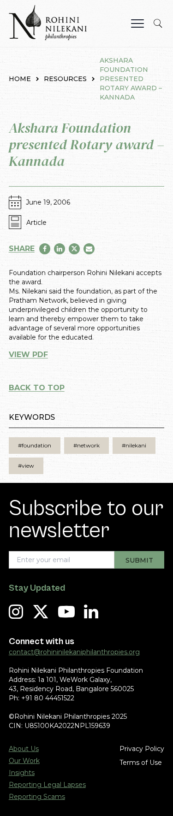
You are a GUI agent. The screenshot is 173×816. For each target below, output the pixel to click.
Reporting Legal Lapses (47, 785)
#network (86, 445)
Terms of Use (140, 762)
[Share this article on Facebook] (44, 248)
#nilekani (134, 445)
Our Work (24, 761)
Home (20, 79)
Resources (65, 79)
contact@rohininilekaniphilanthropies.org (74, 652)
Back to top (37, 387)
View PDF (28, 354)
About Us (24, 749)
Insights (22, 773)
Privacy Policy (141, 749)
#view (26, 465)
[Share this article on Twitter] (74, 248)
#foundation (34, 445)
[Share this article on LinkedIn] (59, 248)
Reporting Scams (37, 797)
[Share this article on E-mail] (89, 248)
